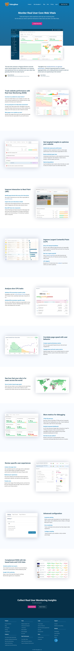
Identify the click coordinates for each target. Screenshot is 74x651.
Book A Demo (42, 606)
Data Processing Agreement (43, 627)
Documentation (8, 623)
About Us (56, 635)
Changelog (7, 627)
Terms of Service (41, 625)
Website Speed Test (25, 623)
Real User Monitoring (9, 641)
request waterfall (50, 255)
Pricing (52, 4)
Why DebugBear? (37, 4)
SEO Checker (24, 629)
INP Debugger (24, 631)
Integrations (7, 631)
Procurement (40, 631)
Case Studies (57, 633)
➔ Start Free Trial (37, 23)
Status (55, 637)
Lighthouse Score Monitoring (11, 645)
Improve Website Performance (27, 643)
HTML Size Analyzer (25, 625)
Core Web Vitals (24, 639)
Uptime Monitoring (8, 643)
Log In (56, 4)
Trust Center (40, 623)
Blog (44, 4)
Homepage (56, 631)
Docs (48, 4)
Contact (56, 623)
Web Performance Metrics (26, 641)
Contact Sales (41, 637)
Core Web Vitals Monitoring (10, 637)
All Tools (23, 633)
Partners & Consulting (58, 625)
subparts (60, 263)
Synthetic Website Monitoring (11, 639)
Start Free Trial (64, 4)
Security (39, 629)
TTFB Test (23, 627)
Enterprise (40, 639)
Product (29, 4)
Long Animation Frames (19, 294)
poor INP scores (8, 199)
